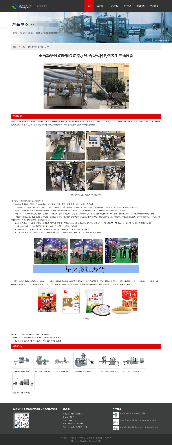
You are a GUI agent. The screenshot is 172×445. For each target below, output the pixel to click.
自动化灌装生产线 (35, 47)
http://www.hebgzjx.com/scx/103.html (34, 334)
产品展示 (22, 47)
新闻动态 (127, 6)
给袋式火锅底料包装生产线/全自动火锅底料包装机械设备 (139, 420)
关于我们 (100, 6)
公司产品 (114, 6)
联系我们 (154, 6)
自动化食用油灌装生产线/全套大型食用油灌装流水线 (39, 341)
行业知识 (141, 6)
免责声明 (108, 438)
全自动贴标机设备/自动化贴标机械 (132, 413)
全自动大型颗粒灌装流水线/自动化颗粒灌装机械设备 (39, 338)
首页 (89, 6)
